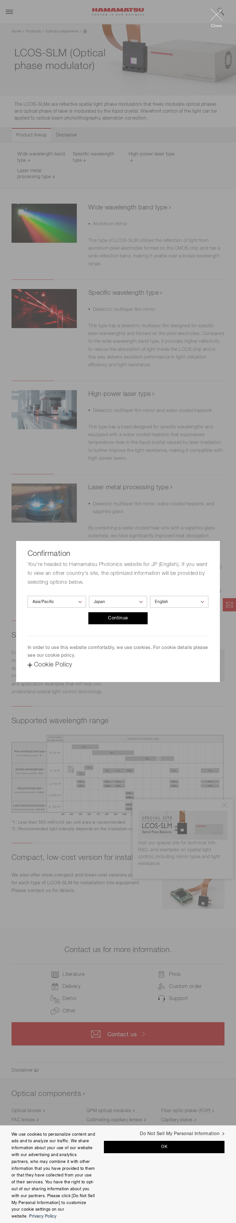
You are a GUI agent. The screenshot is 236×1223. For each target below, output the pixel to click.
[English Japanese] (179, 602)
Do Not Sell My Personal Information (180, 1134)
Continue (118, 618)
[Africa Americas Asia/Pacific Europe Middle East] (57, 602)
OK (164, 1147)
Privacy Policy (42, 1216)
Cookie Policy (53, 665)
